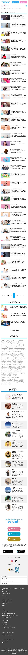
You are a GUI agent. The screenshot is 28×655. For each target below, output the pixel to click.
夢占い (9, 362)
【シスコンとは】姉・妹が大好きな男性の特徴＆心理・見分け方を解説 (18, 270)
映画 (20, 368)
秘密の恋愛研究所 (6, 377)
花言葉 (16, 379)
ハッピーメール (17, 351)
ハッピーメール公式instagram (7, 634)
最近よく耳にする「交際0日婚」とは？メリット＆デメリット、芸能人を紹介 (18, 113)
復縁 (20, 364)
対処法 (15, 364)
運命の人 (14, 381)
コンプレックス (12, 347)
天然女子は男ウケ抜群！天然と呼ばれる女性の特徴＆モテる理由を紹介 (18, 262)
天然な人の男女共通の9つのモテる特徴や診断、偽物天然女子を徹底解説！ (18, 207)
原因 (20, 360)
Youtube (21, 340)
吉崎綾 (4, 362)
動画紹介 (10, 360)
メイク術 (10, 355)
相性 (10, 375)
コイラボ (4, 347)
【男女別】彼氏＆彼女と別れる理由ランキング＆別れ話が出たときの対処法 (18, 80)
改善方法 (9, 368)
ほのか (21, 342)
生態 (3, 373)
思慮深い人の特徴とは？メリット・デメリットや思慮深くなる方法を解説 (18, 17)
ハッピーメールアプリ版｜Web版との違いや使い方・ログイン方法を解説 (18, 322)
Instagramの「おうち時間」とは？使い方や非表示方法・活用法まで (17, 41)
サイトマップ (4, 642)
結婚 (13, 377)
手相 (3, 368)
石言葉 (15, 375)
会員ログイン (4, 603)
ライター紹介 (4, 583)
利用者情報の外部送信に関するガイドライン (10, 615)
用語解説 (9, 373)
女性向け (4, 364)
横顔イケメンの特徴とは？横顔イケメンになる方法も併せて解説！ (18, 152)
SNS (8, 340)
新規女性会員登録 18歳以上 (7, 600)
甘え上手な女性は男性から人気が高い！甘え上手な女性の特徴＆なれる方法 (18, 239)
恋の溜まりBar (12, 366)
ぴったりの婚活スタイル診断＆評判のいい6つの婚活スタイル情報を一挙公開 (18, 136)
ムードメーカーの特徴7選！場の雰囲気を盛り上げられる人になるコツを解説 (18, 223)
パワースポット (5, 353)
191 (17, 295)
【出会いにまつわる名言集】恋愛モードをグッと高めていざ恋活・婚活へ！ (18, 57)
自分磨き (10, 379)
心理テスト (5, 366)
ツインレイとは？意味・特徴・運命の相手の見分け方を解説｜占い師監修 (18, 96)
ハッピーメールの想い (6, 593)
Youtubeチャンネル (6, 342)
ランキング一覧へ (14, 330)
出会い (2, 310)
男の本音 (15, 373)
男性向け (4, 375)
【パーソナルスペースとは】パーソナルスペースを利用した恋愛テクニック (18, 49)
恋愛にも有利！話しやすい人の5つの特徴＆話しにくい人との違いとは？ (18, 73)
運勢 (8, 381)
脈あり (4, 379)
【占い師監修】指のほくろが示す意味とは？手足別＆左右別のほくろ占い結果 (18, 315)
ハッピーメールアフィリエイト (7, 639)
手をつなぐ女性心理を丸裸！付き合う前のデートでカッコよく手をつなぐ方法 (18, 200)
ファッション (14, 353)
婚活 (2, 113)
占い (15, 360)
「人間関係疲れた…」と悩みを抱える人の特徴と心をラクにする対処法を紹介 (18, 26)
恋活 (2, 58)
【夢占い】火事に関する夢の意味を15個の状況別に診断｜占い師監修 (17, 175)
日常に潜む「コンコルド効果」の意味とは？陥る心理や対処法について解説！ (18, 184)
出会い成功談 (4, 622)
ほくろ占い (15, 342)
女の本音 (20, 362)
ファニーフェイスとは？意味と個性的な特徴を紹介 (18, 144)
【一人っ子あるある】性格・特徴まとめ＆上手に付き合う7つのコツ (18, 215)
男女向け (22, 373)
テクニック (5, 349)
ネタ (3, 351)
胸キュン (18, 377)
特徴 (2, 19)
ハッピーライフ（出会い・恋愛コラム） (9, 627)
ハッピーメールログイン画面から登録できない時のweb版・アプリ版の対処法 (18, 307)
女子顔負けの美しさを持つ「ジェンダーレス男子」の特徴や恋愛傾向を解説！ (18, 160)
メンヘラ (16, 355)
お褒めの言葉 (4, 624)
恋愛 (2, 50)
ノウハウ (9, 351)
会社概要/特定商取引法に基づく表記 (8, 613)
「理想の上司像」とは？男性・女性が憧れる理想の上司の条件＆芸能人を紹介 (18, 192)
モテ (22, 355)
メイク (4, 355)
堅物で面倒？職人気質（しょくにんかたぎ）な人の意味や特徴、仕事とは (18, 88)
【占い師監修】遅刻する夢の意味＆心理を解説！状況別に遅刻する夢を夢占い (18, 121)
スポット (19, 347)
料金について (4, 595)
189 (11, 295)
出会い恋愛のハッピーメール (7, 8)
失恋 (2, 82)
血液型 (22, 379)
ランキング (4, 578)
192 (20, 295)
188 (8, 295)
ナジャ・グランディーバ (20, 349)
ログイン (14, 539)
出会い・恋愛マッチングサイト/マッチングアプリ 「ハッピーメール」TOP (13, 589)
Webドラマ (14, 340)
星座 (15, 368)
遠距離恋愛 (21, 381)
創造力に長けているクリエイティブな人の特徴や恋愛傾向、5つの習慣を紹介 (18, 231)
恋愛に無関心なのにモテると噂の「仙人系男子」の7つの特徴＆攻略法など (18, 246)
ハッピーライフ (18, 8)
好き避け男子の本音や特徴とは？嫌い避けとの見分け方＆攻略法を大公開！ (18, 254)
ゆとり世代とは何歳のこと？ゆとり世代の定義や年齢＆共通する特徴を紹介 (18, 167)
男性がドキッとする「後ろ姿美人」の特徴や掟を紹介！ (18, 128)
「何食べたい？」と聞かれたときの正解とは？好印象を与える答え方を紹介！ (18, 279)
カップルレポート (5, 620)
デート (11, 349)
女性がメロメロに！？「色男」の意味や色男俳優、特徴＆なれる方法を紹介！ (18, 105)
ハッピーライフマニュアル (7, 581)
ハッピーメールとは (5, 591)
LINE (3, 340)
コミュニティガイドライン (7, 617)
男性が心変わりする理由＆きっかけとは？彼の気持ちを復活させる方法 (18, 286)
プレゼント (21, 353)
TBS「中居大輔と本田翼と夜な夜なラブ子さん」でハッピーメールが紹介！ (18, 33)
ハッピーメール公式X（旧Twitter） (8, 632)
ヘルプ (3, 605)
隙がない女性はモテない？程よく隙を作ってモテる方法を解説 (18, 65)
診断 (2, 317)
